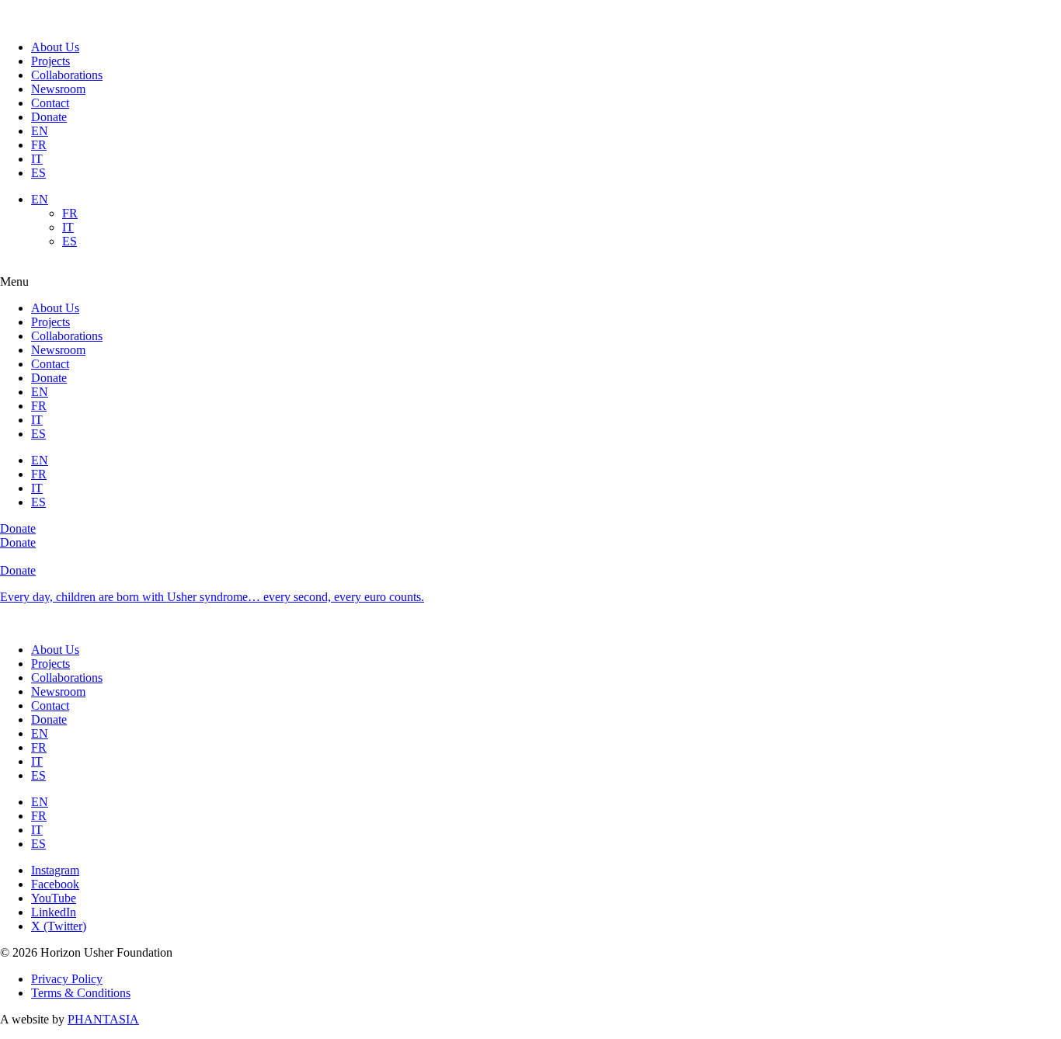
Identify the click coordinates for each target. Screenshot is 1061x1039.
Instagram (55, 870)
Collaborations (67, 75)
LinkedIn (53, 912)
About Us (55, 47)
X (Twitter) (58, 926)
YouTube (53, 898)
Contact (50, 102)
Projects (50, 61)
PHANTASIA (103, 1019)
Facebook (55, 884)
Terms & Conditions (80, 992)
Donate (49, 116)
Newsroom (58, 89)
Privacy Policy (67, 978)
